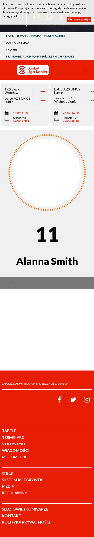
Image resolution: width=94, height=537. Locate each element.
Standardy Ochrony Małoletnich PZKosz (40, 56)
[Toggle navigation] (85, 70)
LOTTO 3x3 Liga (17, 42)
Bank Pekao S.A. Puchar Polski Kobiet (36, 35)
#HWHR (11, 49)
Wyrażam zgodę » (79, 19)
